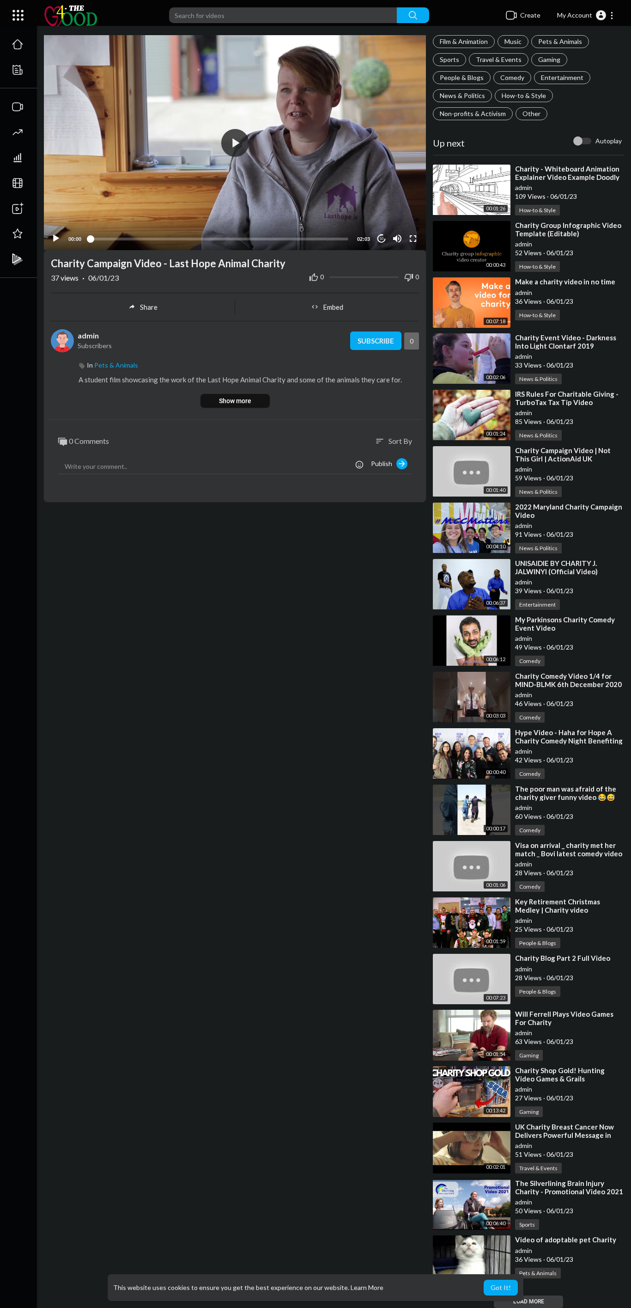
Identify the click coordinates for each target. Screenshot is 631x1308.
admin (523, 187)
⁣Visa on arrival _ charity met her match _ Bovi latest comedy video (568, 849)
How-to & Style (524, 95)
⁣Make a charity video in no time (565, 281)
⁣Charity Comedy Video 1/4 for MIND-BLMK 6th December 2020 (568, 680)
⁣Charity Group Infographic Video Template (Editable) (568, 229)
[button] (585, 15)
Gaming (549, 59)
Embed (333, 307)
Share (149, 307)
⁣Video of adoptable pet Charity (565, 1239)
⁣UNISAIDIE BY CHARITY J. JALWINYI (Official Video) (556, 567)
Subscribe (376, 341)
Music (513, 41)
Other (531, 113)
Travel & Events (499, 59)
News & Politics (462, 95)
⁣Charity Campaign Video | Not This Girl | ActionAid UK (563, 454)
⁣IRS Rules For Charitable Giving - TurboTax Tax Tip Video (567, 398)
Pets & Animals (560, 41)
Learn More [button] (367, 1287)
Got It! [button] (501, 1287)
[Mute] (397, 238)
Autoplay (608, 141)
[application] (235, 142)
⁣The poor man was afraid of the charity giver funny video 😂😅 (565, 793)
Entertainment (562, 77)
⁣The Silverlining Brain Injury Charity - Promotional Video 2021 (569, 1187)
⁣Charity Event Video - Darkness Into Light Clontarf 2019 (565, 341)
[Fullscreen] (413, 238)
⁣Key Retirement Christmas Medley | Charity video (557, 905)
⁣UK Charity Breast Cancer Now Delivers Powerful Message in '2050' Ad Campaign (564, 1135)
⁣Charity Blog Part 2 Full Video (562, 958)
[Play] (56, 238)
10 (381, 239)
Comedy (512, 77)
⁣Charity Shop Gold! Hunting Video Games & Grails (560, 1074)
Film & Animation (464, 41)
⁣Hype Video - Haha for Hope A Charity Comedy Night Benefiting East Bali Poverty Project (569, 740)
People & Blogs (462, 77)
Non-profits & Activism (473, 113)
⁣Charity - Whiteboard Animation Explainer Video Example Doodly (567, 173)
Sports (449, 59)
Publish (383, 463)
